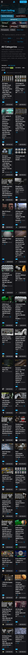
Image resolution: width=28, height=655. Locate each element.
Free (23, 67)
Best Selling (11, 65)
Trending (4, 65)
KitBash (13, 30)
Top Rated (18, 67)
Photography (5, 30)
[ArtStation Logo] (14, 2)
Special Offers (7, 67)
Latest (3, 70)
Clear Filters (20, 41)
